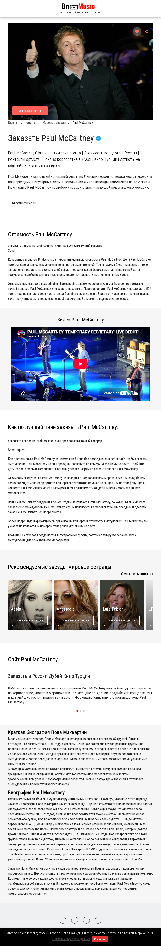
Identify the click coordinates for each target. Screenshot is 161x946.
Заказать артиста (30, 620)
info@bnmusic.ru (24, 203)
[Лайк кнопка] (137, 31)
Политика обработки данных (71, 939)
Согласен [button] (99, 939)
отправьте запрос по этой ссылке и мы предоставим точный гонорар (55, 248)
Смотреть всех (134, 573)
